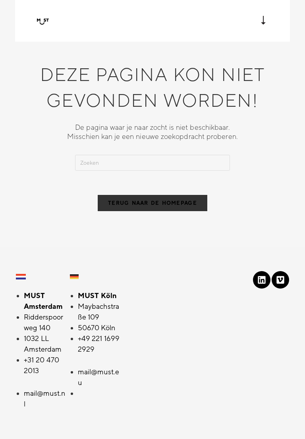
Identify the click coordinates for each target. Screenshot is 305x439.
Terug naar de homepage (152, 203)
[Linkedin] (261, 280)
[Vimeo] (280, 280)
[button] (263, 21)
